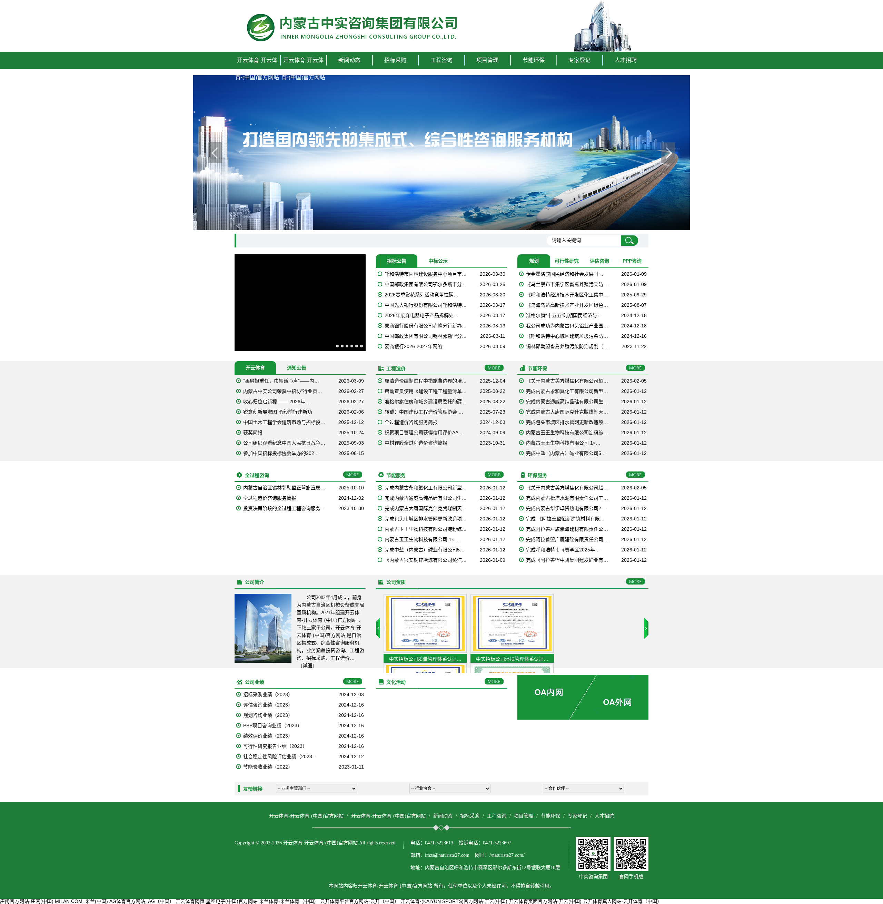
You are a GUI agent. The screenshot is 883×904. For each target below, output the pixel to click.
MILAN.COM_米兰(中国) (81, 901)
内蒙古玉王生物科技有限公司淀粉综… (567, 432)
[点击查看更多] (494, 368)
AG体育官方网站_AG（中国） (141, 901)
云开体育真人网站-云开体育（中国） (622, 901)
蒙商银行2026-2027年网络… (416, 346)
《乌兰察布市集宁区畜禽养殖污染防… (567, 284)
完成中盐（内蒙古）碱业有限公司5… (566, 453)
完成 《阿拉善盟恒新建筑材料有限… (565, 518)
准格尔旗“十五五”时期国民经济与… (564, 315)
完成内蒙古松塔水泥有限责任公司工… (567, 498)
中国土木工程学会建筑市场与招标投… (284, 422)
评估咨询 (599, 261)
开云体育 (255, 367)
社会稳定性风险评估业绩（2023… (280, 756)
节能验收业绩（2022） (268, 767)
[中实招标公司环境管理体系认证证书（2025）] (512, 651)
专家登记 (579, 60)
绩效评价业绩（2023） (268, 736)
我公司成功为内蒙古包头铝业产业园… (567, 325)
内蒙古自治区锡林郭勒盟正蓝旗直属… (284, 487)
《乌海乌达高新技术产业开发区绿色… (567, 305)
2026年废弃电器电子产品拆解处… (421, 315)
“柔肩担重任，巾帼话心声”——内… (281, 381)
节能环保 (550, 816)
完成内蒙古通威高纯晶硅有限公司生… (567, 401)
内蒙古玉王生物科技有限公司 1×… (563, 443)
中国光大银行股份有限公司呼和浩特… (426, 305)
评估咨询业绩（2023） (268, 705)
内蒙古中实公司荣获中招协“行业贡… (282, 391)
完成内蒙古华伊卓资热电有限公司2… (566, 508)
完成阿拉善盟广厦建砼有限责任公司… (567, 539)
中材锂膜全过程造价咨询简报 (416, 443)
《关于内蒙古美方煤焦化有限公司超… (567, 381)
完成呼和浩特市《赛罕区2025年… (563, 549)
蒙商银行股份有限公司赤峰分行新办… (426, 325)
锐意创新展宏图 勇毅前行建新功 (277, 412)
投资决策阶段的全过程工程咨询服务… (284, 508)
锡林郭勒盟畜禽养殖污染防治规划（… (567, 346)
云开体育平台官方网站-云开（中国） (359, 901)
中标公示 (438, 261)
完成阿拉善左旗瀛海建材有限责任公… (567, 529)
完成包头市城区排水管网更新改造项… (567, 422)
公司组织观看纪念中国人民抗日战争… (284, 443)
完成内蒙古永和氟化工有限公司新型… (567, 391)
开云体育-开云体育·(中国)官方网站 (257, 68)
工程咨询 (496, 816)
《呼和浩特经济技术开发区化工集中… (567, 294)
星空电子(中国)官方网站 (232, 901)
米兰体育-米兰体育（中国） (289, 901)
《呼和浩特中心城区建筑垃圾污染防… (567, 336)
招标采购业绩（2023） (268, 694)
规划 (534, 261)
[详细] (307, 665)
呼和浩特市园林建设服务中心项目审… (426, 274)
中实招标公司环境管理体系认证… (512, 659)
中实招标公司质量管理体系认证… (425, 659)
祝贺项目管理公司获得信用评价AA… (424, 432)
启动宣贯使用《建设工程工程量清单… (426, 391)
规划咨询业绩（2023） (268, 715)
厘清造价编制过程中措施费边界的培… (426, 381)
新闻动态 (443, 816)
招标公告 (396, 261)
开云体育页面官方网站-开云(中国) (545, 901)
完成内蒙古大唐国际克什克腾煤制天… (567, 412)
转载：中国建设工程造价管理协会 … (424, 412)
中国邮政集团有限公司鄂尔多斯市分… (426, 284)
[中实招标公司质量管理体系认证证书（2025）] (425, 651)
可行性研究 (567, 261)
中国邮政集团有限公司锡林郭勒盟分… (426, 336)
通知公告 (296, 367)
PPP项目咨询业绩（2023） (272, 725)
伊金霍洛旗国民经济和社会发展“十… (565, 274)
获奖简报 (252, 432)
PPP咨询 (632, 261)
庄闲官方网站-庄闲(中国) (26, 901)
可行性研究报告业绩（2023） (275, 746)
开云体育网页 (190, 901)
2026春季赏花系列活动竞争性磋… (421, 294)
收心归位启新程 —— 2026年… (276, 401)
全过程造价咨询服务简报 (411, 422)
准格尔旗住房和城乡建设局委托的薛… (426, 401)
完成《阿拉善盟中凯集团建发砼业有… (567, 560)
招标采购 (469, 816)
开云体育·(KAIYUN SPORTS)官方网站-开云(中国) (453, 901)
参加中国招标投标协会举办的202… (281, 453)
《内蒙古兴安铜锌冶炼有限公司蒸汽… (426, 560)
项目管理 (523, 816)
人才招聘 (626, 60)
